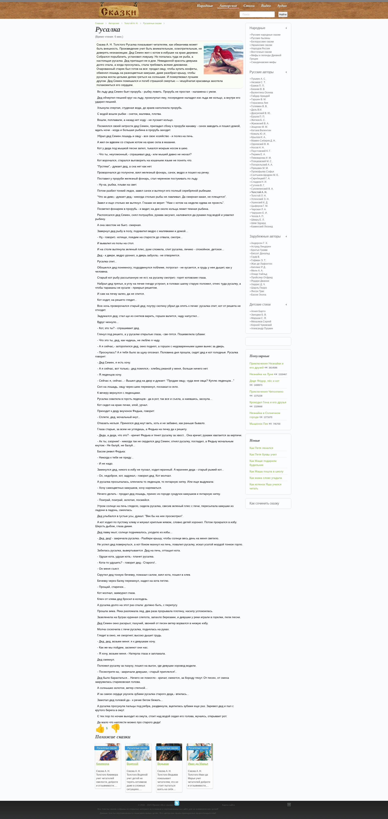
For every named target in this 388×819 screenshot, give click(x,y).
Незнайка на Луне (261, 374)
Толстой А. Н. (131, 23)
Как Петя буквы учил (263, 454)
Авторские (114, 23)
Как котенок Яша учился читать (266, 486)
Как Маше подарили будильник (263, 462)
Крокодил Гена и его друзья (268, 402)
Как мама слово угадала (266, 477)
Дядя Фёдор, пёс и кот (264, 380)
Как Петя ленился (261, 448)
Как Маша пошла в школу (266, 471)
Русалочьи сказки (152, 23)
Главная (99, 23)
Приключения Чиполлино (266, 391)
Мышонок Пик (259, 423)
